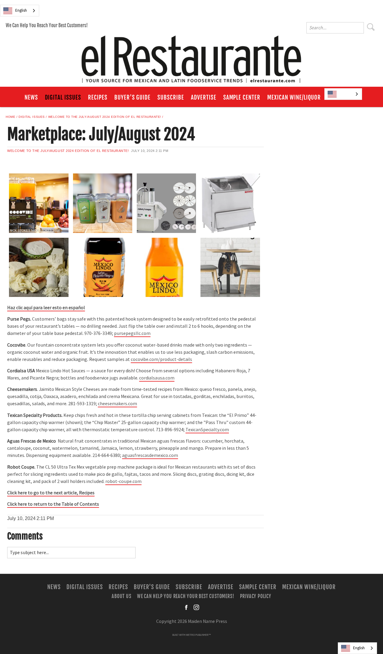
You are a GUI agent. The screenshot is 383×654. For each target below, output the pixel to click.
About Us (121, 596)
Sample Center (241, 97)
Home (10, 116)
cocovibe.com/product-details (161, 359)
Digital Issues (63, 97)
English (21, 10)
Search (371, 27)
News (31, 97)
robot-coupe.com (123, 481)
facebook (187, 607)
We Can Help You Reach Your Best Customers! (47, 25)
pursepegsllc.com (132, 333)
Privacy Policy (255, 596)
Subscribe (170, 97)
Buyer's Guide (132, 97)
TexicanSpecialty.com (207, 430)
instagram (196, 607)
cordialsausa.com (156, 378)
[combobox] (19, 10)
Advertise (203, 97)
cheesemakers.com (117, 404)
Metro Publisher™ (198, 635)
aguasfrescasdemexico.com (150, 455)
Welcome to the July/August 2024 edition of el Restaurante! (104, 116)
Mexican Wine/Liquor (294, 97)
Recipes (97, 97)
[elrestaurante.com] (191, 56)
